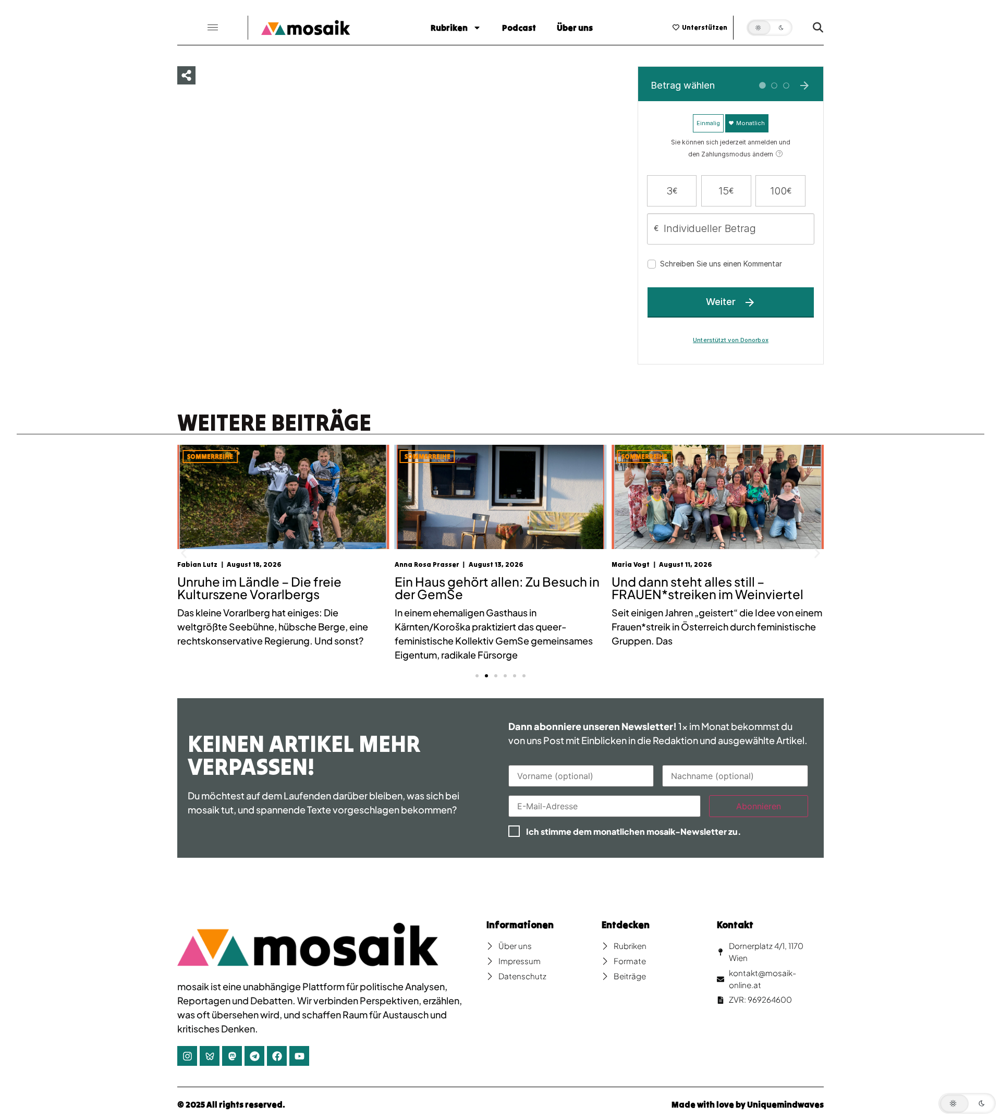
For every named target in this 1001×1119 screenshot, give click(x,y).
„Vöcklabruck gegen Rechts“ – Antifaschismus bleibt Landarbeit (735, 588)
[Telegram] (254, 1056)
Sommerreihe (235, 456)
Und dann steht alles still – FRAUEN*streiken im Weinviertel (515, 588)
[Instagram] (187, 1056)
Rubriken (449, 27)
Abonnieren (758, 806)
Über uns (575, 27)
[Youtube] (299, 1056)
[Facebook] (277, 1056)
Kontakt (735, 925)
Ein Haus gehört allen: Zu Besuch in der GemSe (304, 588)
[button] (213, 28)
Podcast (519, 27)
